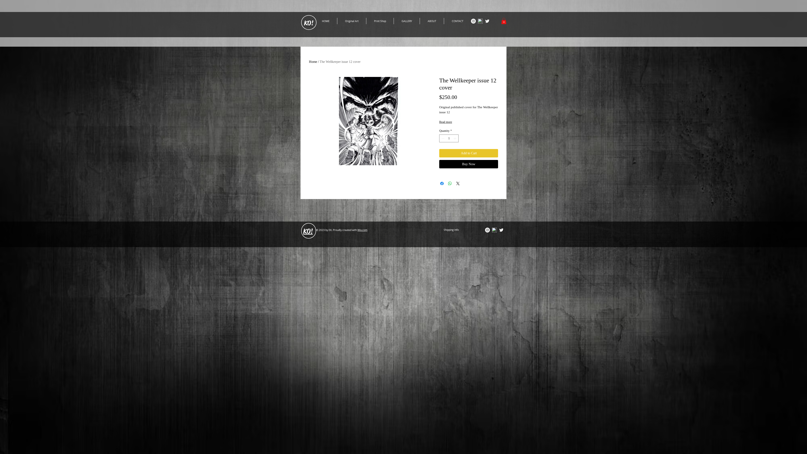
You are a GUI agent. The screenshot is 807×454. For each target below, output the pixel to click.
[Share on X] (457, 183)
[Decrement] (442, 138)
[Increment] (455, 138)
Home (313, 61)
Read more (445, 122)
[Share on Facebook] (441, 183)
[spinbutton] (449, 138)
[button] (503, 21)
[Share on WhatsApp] (449, 183)
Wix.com (362, 230)
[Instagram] (473, 21)
